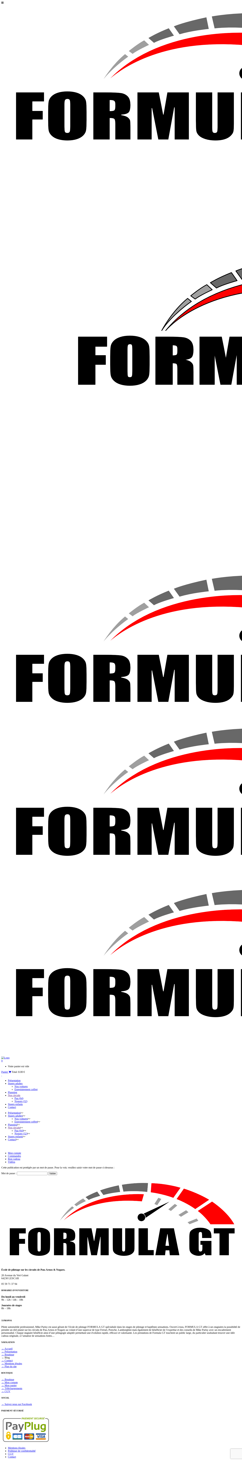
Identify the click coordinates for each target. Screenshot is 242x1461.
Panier (5, 1072)
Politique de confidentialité (22, 1450)
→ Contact (7, 1360)
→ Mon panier (9, 1385)
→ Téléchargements (11, 1388)
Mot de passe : (9, 1173)
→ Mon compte (9, 1382)
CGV (11, 1453)
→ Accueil (7, 1348)
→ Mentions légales (11, 1363)
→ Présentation (9, 1351)
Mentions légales (16, 1447)
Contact (12, 1456)
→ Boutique (7, 1354)
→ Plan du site (9, 1366)
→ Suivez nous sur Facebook (16, 1404)
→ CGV (5, 1391)
